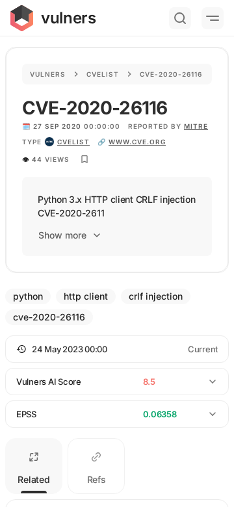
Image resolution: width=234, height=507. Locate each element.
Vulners (48, 74)
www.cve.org (137, 142)
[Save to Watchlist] (84, 159)
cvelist (73, 142)
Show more (62, 234)
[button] (117, 349)
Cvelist (102, 74)
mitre (196, 126)
